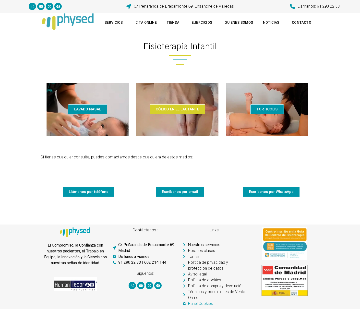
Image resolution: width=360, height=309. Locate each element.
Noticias (271, 22)
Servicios (114, 22)
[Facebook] (58, 6)
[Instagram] (32, 6)
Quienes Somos (239, 22)
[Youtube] (41, 6)
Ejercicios (202, 22)
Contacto (301, 22)
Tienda (173, 22)
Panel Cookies (200, 303)
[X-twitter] (49, 6)
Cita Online (146, 22)
